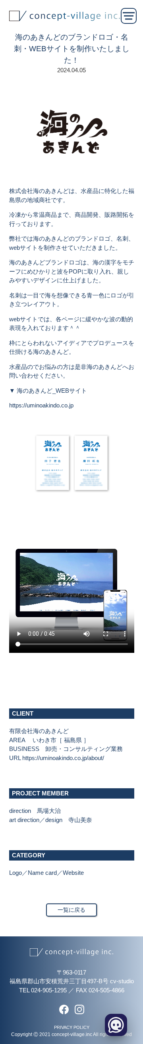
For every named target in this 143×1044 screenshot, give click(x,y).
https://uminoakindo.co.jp (41, 405)
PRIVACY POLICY (71, 1027)
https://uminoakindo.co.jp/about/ (63, 758)
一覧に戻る (71, 910)
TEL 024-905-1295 (43, 990)
